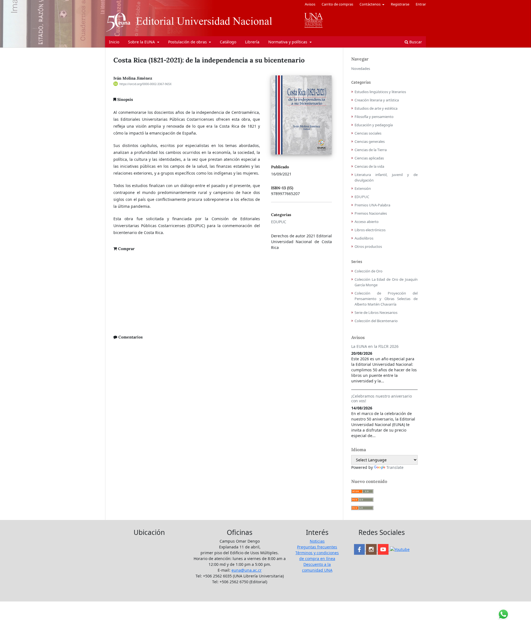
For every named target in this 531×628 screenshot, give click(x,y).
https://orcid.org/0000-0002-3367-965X (145, 84)
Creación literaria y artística (377, 100)
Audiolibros (364, 238)
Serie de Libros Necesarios (376, 312)
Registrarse (400, 4)
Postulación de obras (188, 41)
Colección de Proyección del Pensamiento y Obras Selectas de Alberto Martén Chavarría (386, 299)
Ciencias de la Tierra (371, 149)
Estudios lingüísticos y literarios (380, 91)
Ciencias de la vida (369, 166)
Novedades (360, 68)
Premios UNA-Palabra (372, 205)
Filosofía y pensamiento (374, 116)
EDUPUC (278, 221)
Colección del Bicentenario (376, 320)
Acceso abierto (367, 221)
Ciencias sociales (368, 133)
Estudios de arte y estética (376, 108)
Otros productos (368, 246)
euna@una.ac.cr (246, 570)
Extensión (363, 188)
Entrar (421, 4)
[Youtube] (384, 549)
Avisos (310, 4)
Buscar (415, 41)
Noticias (317, 541)
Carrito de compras (337, 4)
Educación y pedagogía (374, 124)
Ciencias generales (370, 141)
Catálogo (228, 41)
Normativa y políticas (288, 41)
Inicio (114, 41)
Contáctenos (370, 4)
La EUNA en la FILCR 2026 (375, 346)
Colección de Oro (368, 271)
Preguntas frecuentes (317, 547)
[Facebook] (360, 549)
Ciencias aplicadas (369, 158)
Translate (395, 467)
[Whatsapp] (400, 549)
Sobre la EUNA (142, 41)
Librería (252, 41)
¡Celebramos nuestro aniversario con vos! (381, 398)
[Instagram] (372, 549)
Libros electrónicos (370, 229)
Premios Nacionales (371, 213)
